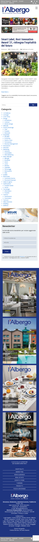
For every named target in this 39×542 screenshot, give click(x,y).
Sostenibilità (8, 153)
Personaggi (7, 169)
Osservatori (7, 198)
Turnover (6, 200)
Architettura (7, 120)
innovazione (33, 95)
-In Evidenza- (7, 113)
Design (5, 118)
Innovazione (6, 145)
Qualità (5, 174)
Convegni (6, 115)
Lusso (6, 164)
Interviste (6, 147)
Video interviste (7, 202)
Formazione (8, 142)
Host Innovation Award (24, 95)
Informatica (7, 191)
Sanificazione (7, 184)
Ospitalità (7, 167)
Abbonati (11, 3)
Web (5, 173)
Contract (7, 122)
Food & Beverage (8, 127)
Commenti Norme (9, 178)
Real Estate (6, 176)
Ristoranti (7, 133)
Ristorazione (8, 171)
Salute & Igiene (7, 182)
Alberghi (6, 158)
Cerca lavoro (4, 3)
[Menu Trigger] (36, 7)
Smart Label (4, 97)
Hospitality (6, 135)
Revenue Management (11, 144)
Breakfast (7, 160)
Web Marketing (8, 155)
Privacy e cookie (23, 513)
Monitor (6, 165)
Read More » (5, 92)
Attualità (6, 136)
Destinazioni (8, 196)
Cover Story (6, 116)
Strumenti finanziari (10, 180)
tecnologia (10, 97)
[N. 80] (19, 436)
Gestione (7, 151)
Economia (7, 138)
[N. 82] (19, 341)
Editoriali (5, 126)
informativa (22, 256)
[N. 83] (19, 294)
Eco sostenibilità (13, 95)
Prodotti (31, 49)
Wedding (5, 204)
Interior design (8, 124)
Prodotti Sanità (8, 185)
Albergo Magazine (6, 1)
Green (6, 162)
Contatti (21, 1)
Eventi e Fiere (8, 140)
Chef (5, 129)
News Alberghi (7, 156)
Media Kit (14, 1)
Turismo (5, 194)
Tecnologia (6, 189)
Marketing (6, 149)
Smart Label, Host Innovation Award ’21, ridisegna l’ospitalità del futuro (18, 42)
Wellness (5, 205)
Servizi (6, 187)
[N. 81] (19, 388)
